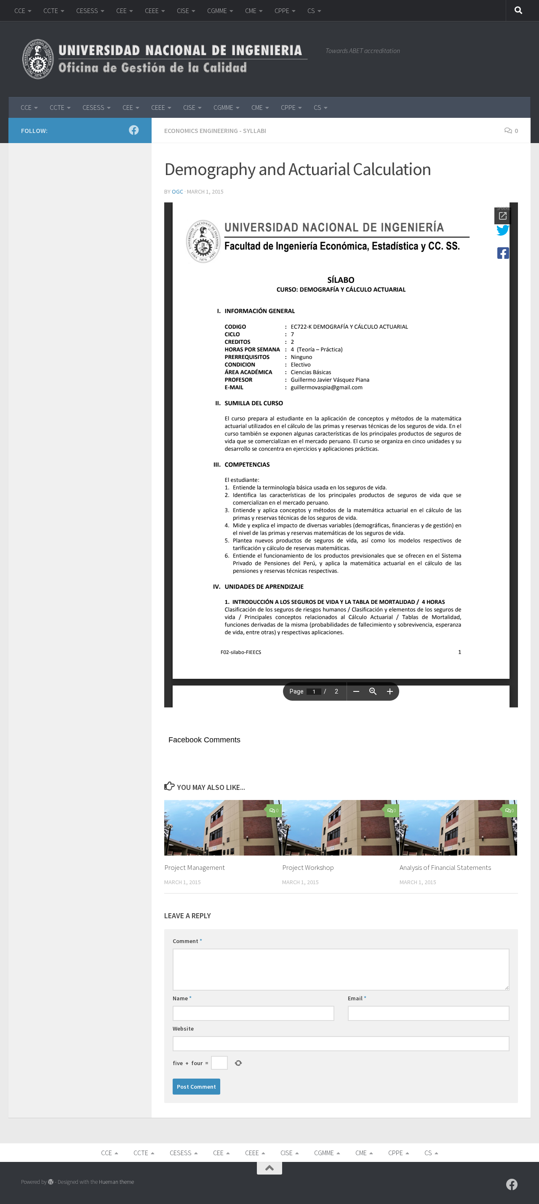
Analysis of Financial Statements (445, 867)
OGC (177, 191)
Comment (187, 941)
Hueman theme (116, 1181)
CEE (121, 10)
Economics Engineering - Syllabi (215, 130)
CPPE (282, 10)
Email (357, 998)
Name (182, 998)
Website (183, 1028)
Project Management (194, 867)
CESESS (87, 10)
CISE (183, 10)
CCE (19, 10)
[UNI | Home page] (169, 59)
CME (250, 10)
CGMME (217, 10)
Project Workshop (308, 867)
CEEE (152, 10)
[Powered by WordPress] (50, 1182)
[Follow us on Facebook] (134, 130)
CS (311, 10)
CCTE (50, 10)
